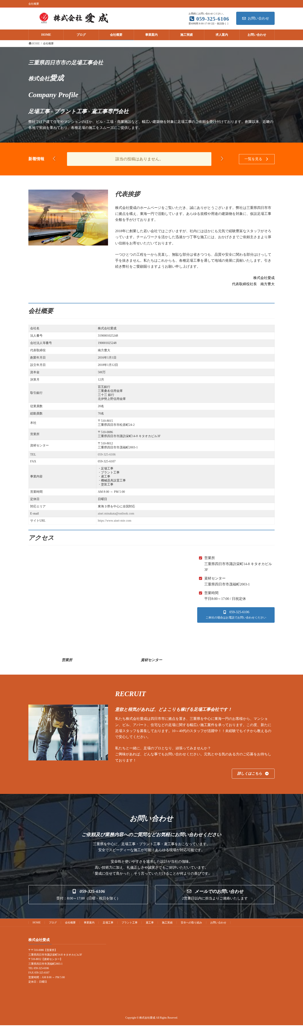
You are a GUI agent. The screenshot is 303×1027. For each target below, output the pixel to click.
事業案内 (89, 922)
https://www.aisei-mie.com (114, 520)
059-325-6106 (107, 454)
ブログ (53, 922)
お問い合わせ (258, 18)
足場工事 (108, 922)
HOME (37, 922)
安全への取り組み (191, 922)
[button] (222, 158)
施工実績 (167, 922)
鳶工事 (150, 922)
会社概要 (70, 922)
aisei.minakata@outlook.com (116, 513)
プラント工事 (130, 922)
